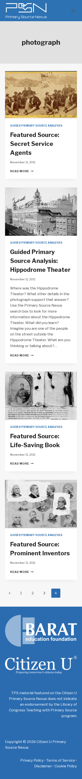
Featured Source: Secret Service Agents (34, 143)
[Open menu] (73, 10)
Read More (22, 171)
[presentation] (41, 94)
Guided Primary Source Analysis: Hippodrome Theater (40, 260)
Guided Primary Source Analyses (36, 125)
